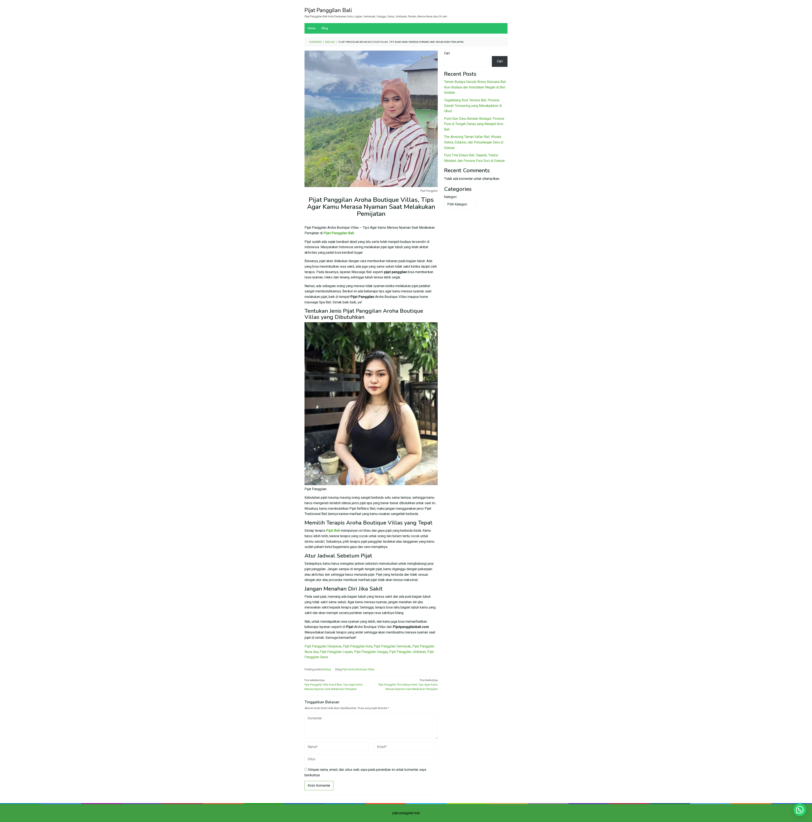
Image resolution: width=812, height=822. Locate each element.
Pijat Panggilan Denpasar (322, 646)
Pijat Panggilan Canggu (371, 652)
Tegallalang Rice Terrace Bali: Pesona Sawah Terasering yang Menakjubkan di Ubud (473, 105)
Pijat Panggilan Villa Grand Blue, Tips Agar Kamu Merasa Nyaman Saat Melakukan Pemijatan (333, 685)
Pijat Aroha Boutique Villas (358, 669)
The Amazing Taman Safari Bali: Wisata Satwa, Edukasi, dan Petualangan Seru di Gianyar (473, 142)
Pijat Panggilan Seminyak (392, 646)
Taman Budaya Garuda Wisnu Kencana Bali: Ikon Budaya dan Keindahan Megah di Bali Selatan (475, 87)
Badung (326, 669)
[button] (799, 809)
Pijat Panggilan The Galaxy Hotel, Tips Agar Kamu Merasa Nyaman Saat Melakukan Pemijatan (408, 685)
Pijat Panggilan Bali (328, 10)
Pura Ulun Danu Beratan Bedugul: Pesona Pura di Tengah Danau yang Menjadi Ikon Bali (474, 123)
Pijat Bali (333, 531)
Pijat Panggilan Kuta (357, 646)
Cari (447, 53)
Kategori (450, 197)
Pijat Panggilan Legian (336, 652)
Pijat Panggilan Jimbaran (407, 652)
